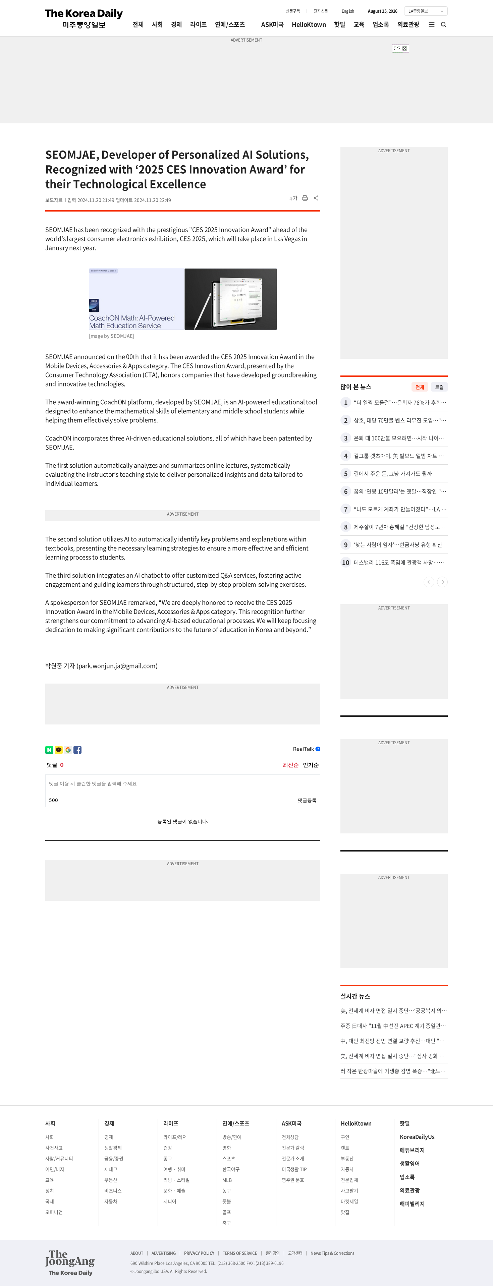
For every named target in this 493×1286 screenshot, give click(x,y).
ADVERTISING (164, 1253)
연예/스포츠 (230, 24)
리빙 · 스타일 (176, 1179)
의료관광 (408, 24)
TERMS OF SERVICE (240, 1253)
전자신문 (321, 11)
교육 (359, 24)
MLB (227, 1179)
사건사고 (54, 1147)
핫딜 (339, 24)
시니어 (169, 1201)
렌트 (345, 1147)
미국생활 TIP (294, 1169)
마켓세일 (349, 1201)
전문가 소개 (293, 1158)
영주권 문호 (293, 1179)
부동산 (110, 1179)
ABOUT (136, 1253)
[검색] (444, 24)
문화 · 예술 (174, 1190)
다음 (442, 582)
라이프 (198, 24)
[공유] (316, 198)
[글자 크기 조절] (293, 198)
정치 (49, 1190)
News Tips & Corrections (332, 1253)
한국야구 (231, 1169)
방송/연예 (231, 1136)
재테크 (110, 1169)
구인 (345, 1136)
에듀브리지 (412, 1150)
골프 (226, 1212)
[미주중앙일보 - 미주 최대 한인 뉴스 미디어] (84, 18)
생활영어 (410, 1163)
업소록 (381, 24)
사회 (157, 24)
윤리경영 (273, 1253)
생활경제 (113, 1147)
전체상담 (290, 1136)
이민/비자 (54, 1169)
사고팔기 (349, 1190)
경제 (176, 24)
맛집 (345, 1212)
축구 (226, 1222)
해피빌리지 (412, 1204)
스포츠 (228, 1158)
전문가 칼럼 (293, 1147)
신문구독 (293, 11)
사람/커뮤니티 (59, 1158)
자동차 (110, 1201)
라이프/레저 (175, 1136)
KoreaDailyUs (417, 1136)
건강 (167, 1147)
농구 (226, 1190)
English (348, 11)
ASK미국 (272, 24)
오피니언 (54, 1212)
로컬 (439, 387)
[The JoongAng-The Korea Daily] (70, 1263)
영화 (226, 1147)
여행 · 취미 (174, 1169)
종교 (167, 1158)
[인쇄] (305, 198)
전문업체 (349, 1179)
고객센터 (295, 1253)
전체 (138, 24)
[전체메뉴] (432, 24)
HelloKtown (309, 24)
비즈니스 (113, 1190)
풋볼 (226, 1201)
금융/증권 (113, 1158)
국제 (49, 1201)
